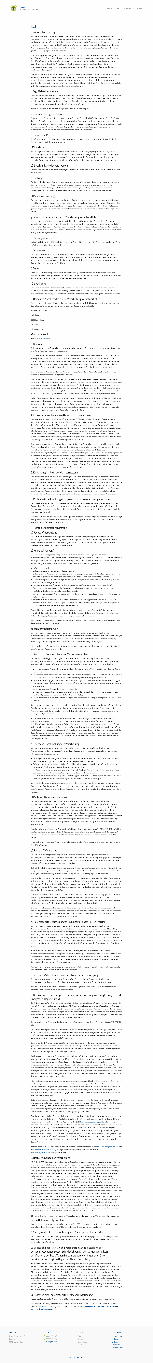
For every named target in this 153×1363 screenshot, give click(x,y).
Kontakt (140, 8)
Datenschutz (80, 1357)
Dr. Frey (117, 8)
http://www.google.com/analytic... (47, 1149)
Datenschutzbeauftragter (49, 1306)
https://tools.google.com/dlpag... (90, 1122)
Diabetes (115, 1342)
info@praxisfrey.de (52, 1341)
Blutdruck (115, 1339)
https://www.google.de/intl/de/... (107, 1147)
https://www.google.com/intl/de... (43, 1152)
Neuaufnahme (117, 1336)
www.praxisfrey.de (43, 338)
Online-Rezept (129, 8)
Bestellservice (116, 1345)
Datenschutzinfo (117, 1348)
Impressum (71, 1357)
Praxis (109, 8)
